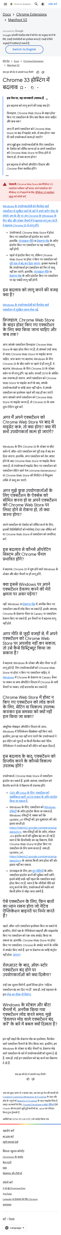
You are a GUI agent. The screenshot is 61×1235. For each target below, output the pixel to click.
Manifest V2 (17, 20)
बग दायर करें (8, 1136)
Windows (8, 677)
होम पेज (6, 61)
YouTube (7, 1193)
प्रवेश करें (52, 4)
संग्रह (5, 1167)
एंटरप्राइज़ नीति (26, 241)
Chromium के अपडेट (13, 1156)
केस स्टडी (7, 1162)
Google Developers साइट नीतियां (38, 1104)
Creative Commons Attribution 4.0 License (24, 1096)
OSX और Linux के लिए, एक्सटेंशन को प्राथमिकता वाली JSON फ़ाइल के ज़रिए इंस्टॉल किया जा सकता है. (33, 797)
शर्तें (4, 1219)
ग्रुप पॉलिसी (38, 871)
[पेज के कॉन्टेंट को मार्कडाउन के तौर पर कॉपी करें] (32, 88)
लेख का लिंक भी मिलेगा (19, 994)
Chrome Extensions (31, 14)
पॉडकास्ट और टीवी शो (12, 1173)
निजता (11, 1219)
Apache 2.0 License (27, 1100)
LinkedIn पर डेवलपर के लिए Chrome (20, 1199)
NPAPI (17, 955)
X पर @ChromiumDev (14, 1188)
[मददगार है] (37, 72)
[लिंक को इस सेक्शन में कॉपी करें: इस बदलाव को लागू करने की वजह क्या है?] (17, 295)
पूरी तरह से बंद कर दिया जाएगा (24, 263)
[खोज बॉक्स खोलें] (36, 4)
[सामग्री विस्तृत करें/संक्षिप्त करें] (47, 99)
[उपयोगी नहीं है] (42, 72)
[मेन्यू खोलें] (5, 4)
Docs (7, 14)
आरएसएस (7, 1204)
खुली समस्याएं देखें (10, 1142)
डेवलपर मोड (43, 241)
